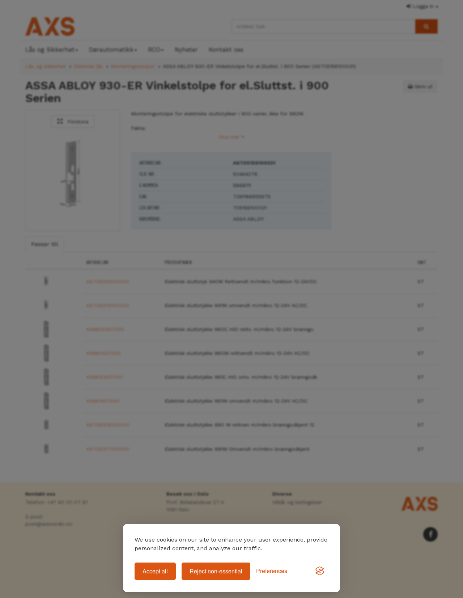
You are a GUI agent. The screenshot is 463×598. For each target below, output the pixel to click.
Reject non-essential (216, 571)
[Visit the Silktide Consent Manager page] (319, 571)
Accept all (155, 571)
